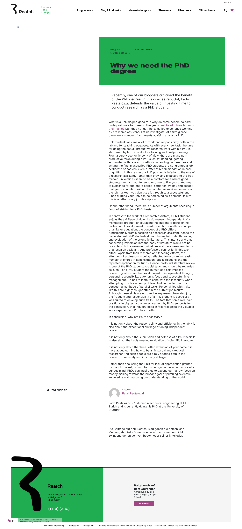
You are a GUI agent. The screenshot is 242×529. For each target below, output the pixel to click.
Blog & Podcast (110, 10)
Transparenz (89, 525)
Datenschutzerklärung (54, 525)
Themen (164, 10)
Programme (84, 10)
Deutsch (227, 2)
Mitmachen (206, 10)
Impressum (74, 525)
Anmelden (143, 503)
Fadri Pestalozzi (143, 49)
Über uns (183, 10)
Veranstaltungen (139, 10)
